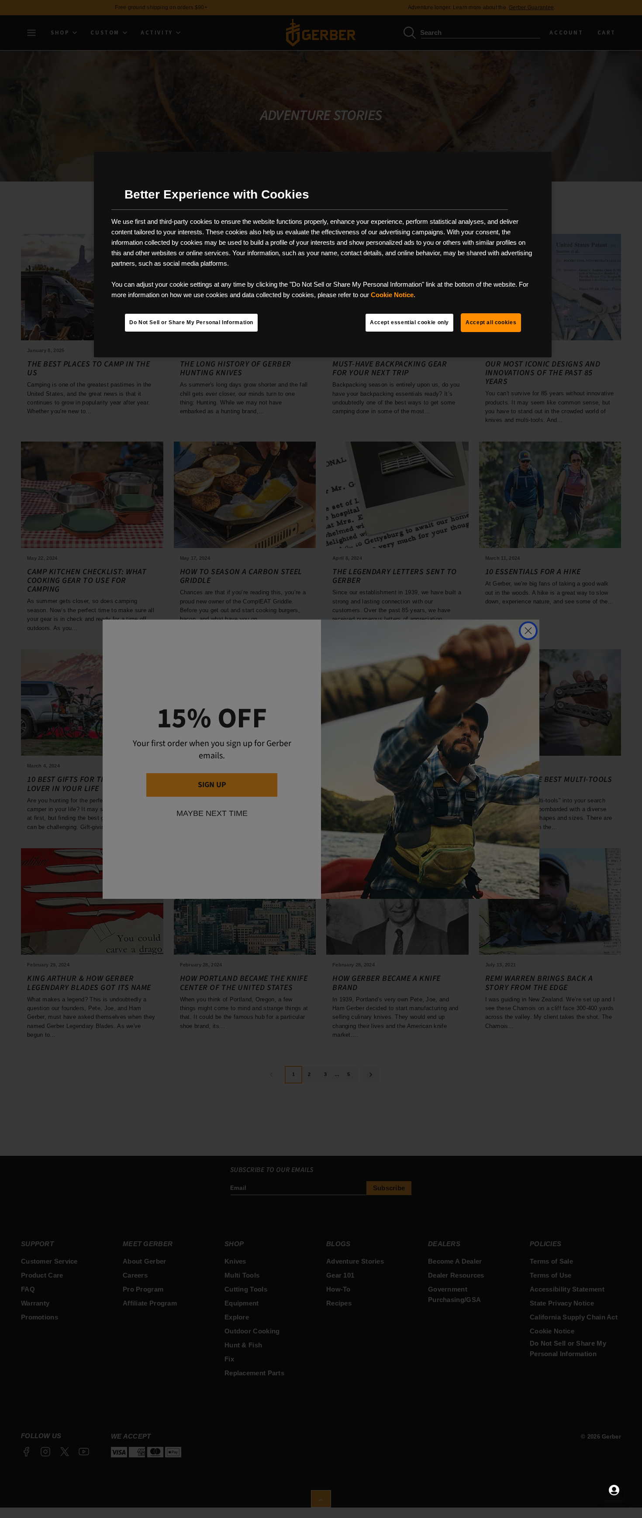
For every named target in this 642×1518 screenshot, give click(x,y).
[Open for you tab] (614, 1490)
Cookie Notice (392, 294)
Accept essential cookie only (409, 322)
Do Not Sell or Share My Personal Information (191, 322)
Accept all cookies (491, 322)
